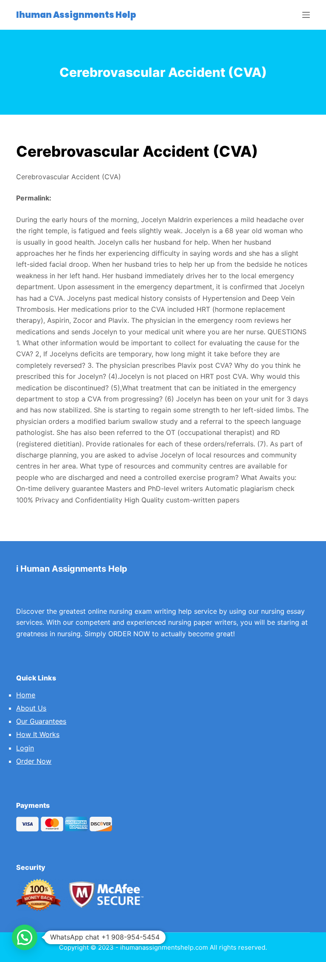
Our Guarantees (41, 721)
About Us (31, 708)
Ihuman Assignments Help (76, 15)
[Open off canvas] (306, 15)
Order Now (33, 761)
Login (25, 748)
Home (25, 695)
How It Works (37, 734)
